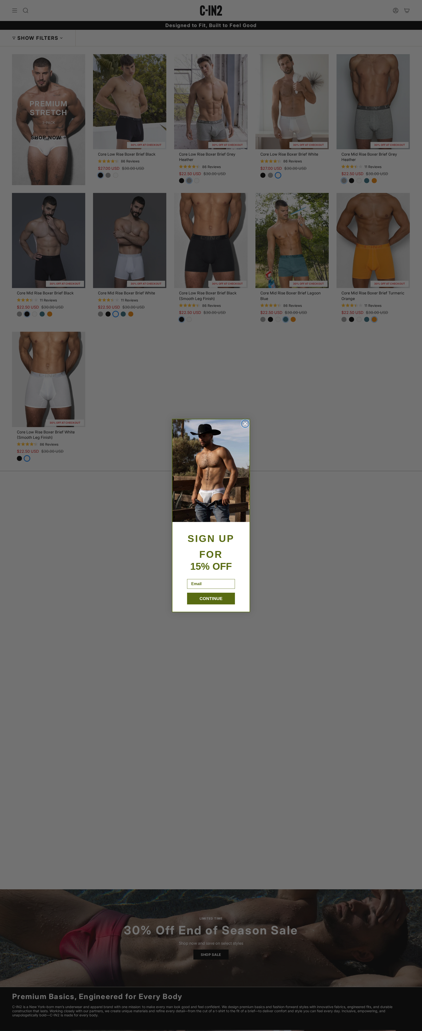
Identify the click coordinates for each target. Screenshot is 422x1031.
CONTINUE (211, 598)
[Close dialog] (245, 424)
